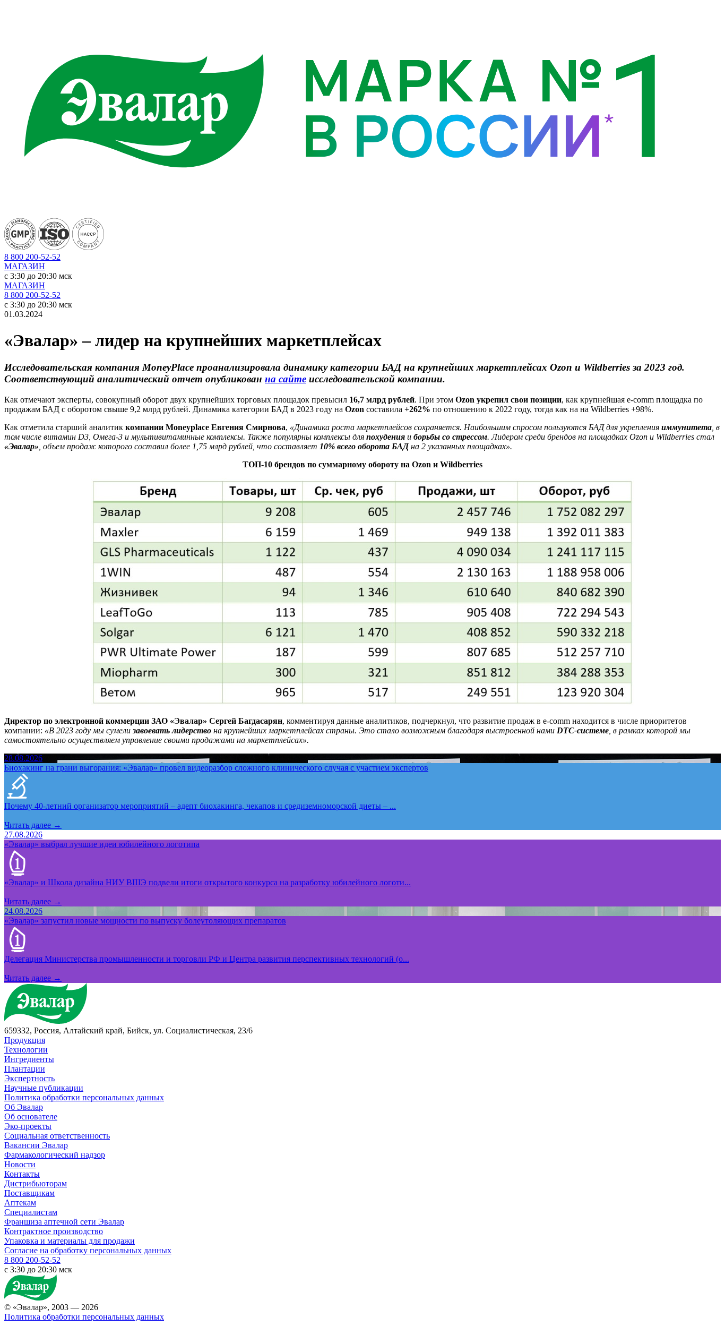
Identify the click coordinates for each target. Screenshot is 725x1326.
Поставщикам (29, 1192)
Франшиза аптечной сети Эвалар (64, 1221)
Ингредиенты (29, 1059)
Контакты (22, 1173)
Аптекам (20, 1202)
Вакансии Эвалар (36, 1145)
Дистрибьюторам (35, 1183)
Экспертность (29, 1078)
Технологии (26, 1049)
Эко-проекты (27, 1126)
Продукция (24, 1040)
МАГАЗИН (24, 266)
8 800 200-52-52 (32, 295)
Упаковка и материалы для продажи (69, 1240)
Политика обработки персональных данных (84, 1097)
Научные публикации (43, 1087)
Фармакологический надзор (54, 1154)
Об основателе (30, 1116)
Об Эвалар (23, 1106)
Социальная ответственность (57, 1135)
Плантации (24, 1068)
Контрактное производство (53, 1231)
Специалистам (30, 1212)
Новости (20, 1164)
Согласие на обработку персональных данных (87, 1250)
